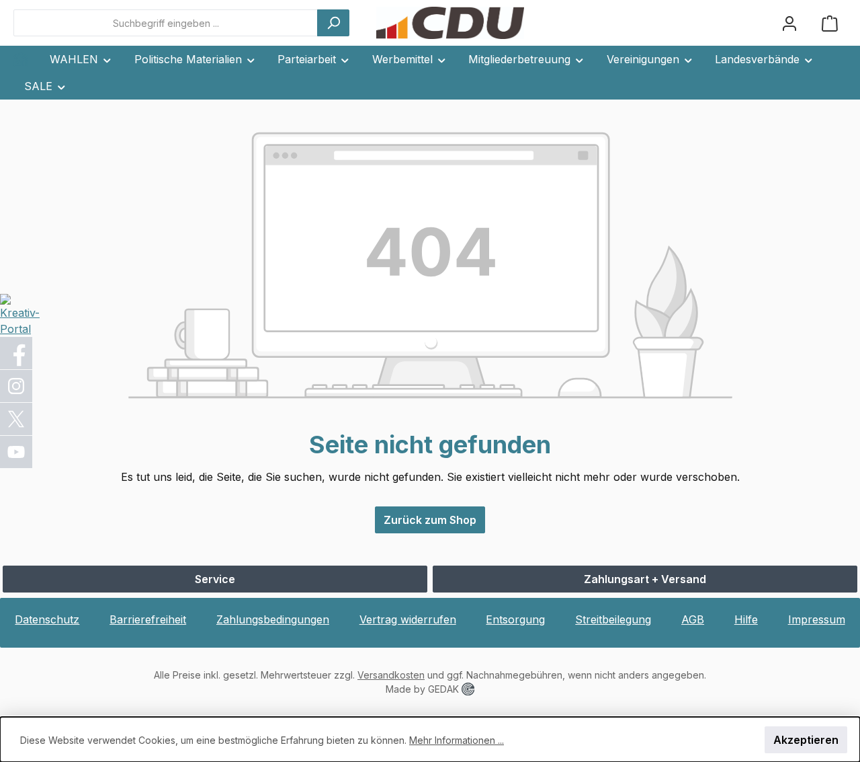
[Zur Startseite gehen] (450, 23)
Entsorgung (515, 619)
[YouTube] (17, 452)
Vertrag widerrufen (407, 619)
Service (215, 579)
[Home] (26, 59)
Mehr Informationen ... (456, 740)
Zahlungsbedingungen (272, 619)
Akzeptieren (805, 740)
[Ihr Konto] (789, 23)
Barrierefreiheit (148, 619)
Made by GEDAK (424, 689)
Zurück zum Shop (430, 520)
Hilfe (746, 619)
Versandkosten (391, 675)
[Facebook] (17, 353)
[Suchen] (333, 22)
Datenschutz (47, 619)
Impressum (816, 619)
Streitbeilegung (613, 619)
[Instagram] (17, 386)
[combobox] (165, 22)
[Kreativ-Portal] (20, 314)
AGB (692, 619)
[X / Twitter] (17, 419)
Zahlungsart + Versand (645, 579)
